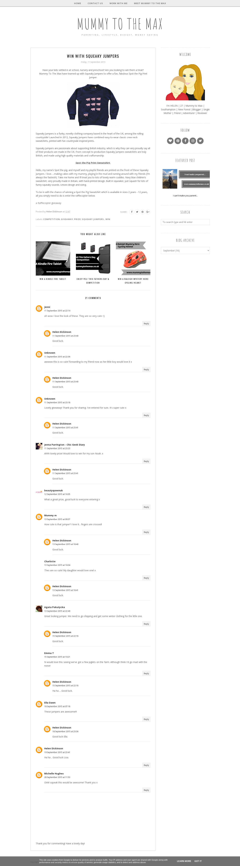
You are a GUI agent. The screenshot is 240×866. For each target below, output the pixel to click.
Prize (77, 219)
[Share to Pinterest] (142, 212)
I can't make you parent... (185, 195)
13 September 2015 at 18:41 (65, 590)
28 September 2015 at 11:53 (57, 777)
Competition (51, 219)
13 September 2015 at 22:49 (57, 611)
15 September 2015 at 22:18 (65, 636)
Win (107, 219)
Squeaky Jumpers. (93, 219)
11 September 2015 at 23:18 (57, 402)
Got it (198, 861)
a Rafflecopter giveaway (48, 203)
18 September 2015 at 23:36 (65, 731)
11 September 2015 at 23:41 (65, 427)
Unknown (49, 352)
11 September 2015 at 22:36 (57, 356)
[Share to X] (137, 212)
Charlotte (50, 561)
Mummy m (50, 515)
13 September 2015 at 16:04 (57, 565)
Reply (146, 323)
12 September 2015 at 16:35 (57, 494)
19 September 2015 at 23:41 (57, 752)
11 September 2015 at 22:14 (57, 310)
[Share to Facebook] (131, 212)
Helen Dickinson (61, 331)
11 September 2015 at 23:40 (65, 335)
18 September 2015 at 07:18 (57, 706)
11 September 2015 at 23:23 (57, 448)
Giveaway (67, 219)
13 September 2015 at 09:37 (57, 519)
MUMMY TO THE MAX (120, 24)
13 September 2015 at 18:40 (65, 544)
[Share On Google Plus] (148, 212)
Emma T (49, 653)
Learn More (184, 861)
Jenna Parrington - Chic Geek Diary (64, 444)
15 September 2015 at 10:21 (57, 656)
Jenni (47, 306)
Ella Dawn (50, 702)
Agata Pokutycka (54, 607)
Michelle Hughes (54, 773)
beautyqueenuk (53, 490)
